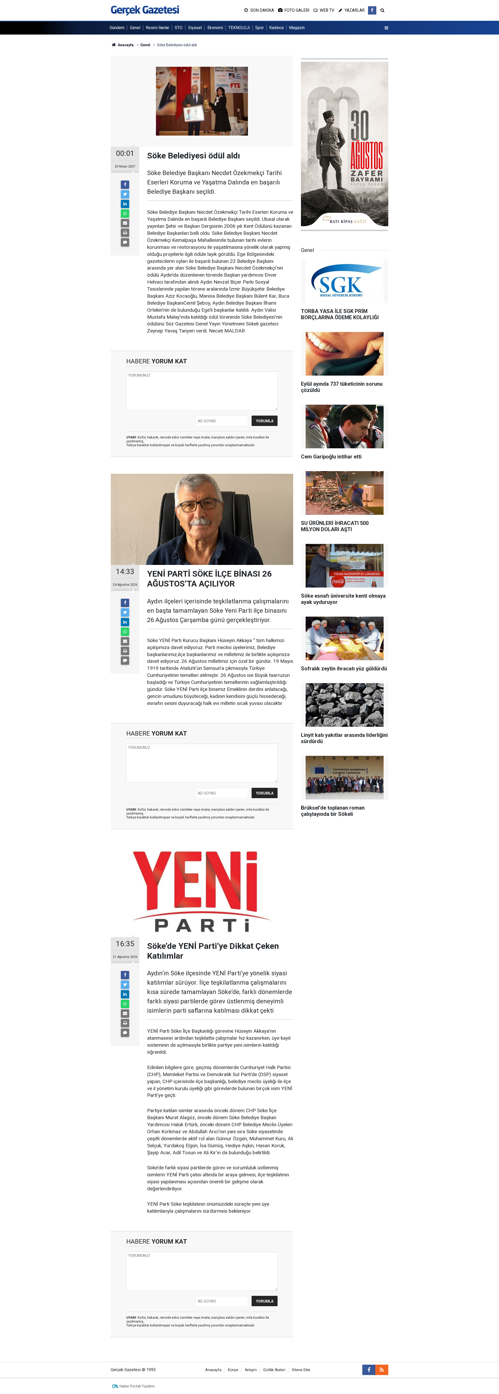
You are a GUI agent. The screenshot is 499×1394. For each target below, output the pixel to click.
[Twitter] (125, 194)
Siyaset (195, 27)
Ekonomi (215, 27)
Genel (135, 27)
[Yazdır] (125, 233)
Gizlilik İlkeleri (274, 1370)
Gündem (117, 27)
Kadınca (276, 27)
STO (178, 27)
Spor (259, 27)
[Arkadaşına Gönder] (125, 223)
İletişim (251, 1370)
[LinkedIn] (125, 204)
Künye (233, 1370)
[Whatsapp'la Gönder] (125, 213)
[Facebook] (125, 185)
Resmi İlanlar (157, 27)
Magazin (297, 27)
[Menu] (386, 28)
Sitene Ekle (301, 1370)
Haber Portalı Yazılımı (137, 1386)
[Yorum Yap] (125, 242)
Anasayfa (213, 1370)
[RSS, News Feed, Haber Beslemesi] (381, 1370)
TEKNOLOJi (239, 27)
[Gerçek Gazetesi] (145, 10)
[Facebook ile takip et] (372, 10)
